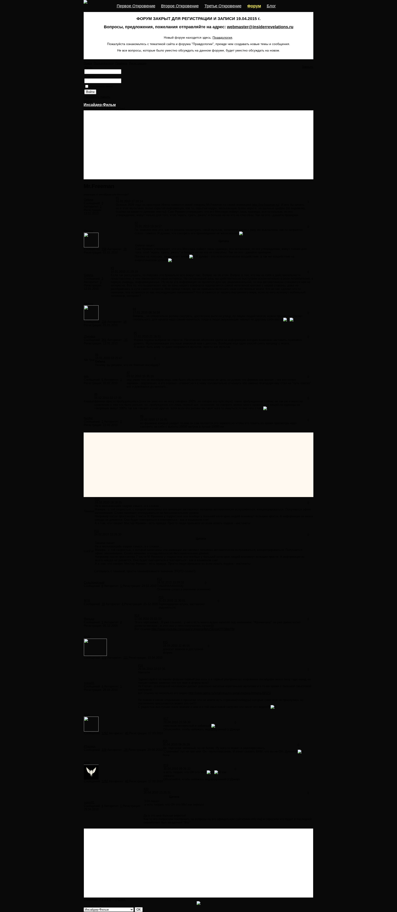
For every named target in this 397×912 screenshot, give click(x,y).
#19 (165, 765)
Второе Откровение (180, 6)
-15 (125, 340)
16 (125, 249)
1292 (105, 733)
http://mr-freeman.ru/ (265, 204)
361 (104, 340)
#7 (128, 373)
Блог (271, 6)
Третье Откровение (222, 6)
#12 (159, 579)
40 (127, 733)
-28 (125, 750)
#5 (135, 333)
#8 (95, 394)
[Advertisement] (198, 145)
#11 (96, 531)
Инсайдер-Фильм (100, 105)
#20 (146, 789)
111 (126, 657)
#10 (97, 499)
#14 (136, 615)
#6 (96, 354)
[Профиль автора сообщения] (91, 246)
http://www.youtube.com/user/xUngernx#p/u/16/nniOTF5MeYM (193, 629)
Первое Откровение (136, 6)
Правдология (222, 37)
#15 (165, 642)
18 (103, 604)
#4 (134, 309)
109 (104, 750)
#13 (161, 597)
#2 (136, 223)
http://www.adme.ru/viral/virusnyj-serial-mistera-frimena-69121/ (229, 693)
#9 (141, 416)
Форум (254, 6)
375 (104, 657)
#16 (140, 665)
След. (122, 108)
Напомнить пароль (97, 97)
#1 (117, 198)
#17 (165, 718)
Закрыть (307, 67)
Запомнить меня (101, 86)
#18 (165, 741)
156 (104, 249)
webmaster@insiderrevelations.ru (260, 27)
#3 (112, 268)
